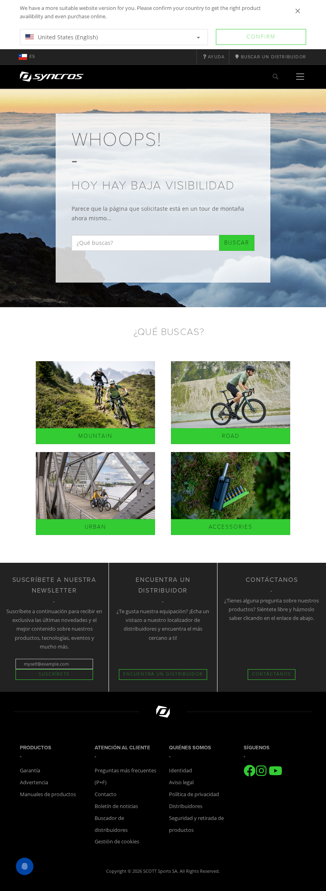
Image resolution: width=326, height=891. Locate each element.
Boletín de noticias (116, 806)
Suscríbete (54, 674)
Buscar (236, 242)
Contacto (105, 794)
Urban (95, 526)
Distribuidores (185, 806)
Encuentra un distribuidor (163, 674)
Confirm (261, 36)
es (32, 56)
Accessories (230, 526)
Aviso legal (181, 782)
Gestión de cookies (117, 841)
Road (231, 436)
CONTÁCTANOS (271, 674)
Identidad (180, 770)
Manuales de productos (48, 794)
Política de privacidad (194, 794)
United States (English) (67, 37)
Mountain (95, 436)
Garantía (30, 770)
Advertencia (34, 782)
